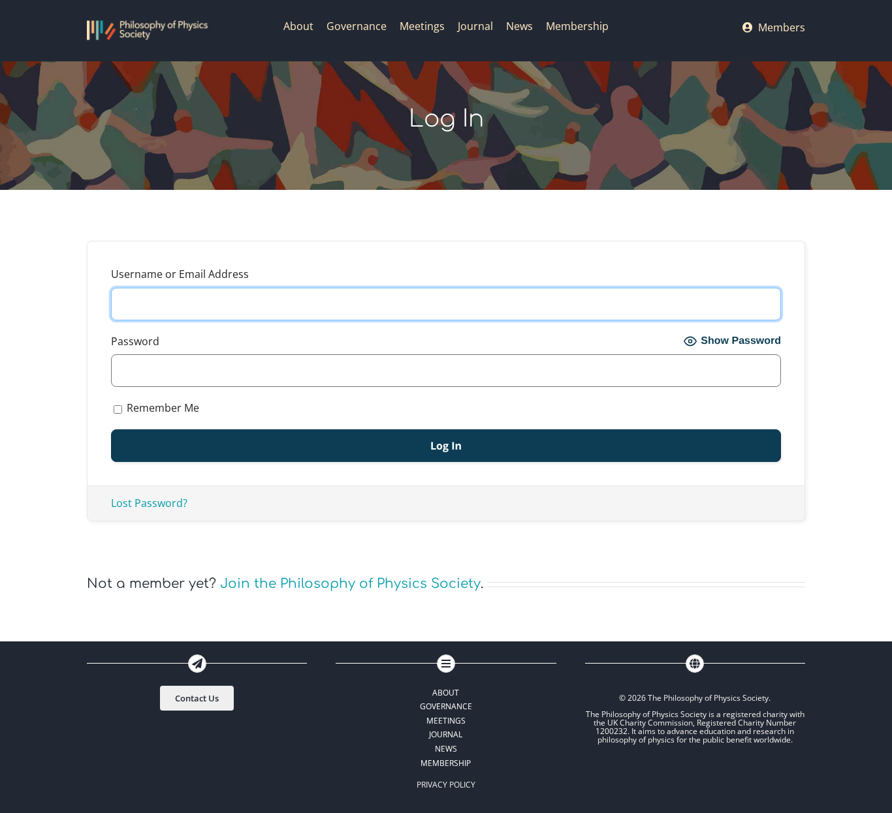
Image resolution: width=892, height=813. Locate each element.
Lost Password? (149, 503)
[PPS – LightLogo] (147, 25)
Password (135, 341)
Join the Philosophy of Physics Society (350, 583)
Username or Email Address (180, 274)
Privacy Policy (446, 784)
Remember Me (161, 408)
